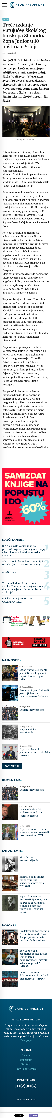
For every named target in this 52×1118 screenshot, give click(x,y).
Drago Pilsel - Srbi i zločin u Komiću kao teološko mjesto (31, 812)
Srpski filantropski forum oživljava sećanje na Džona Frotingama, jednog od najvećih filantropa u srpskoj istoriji (33, 904)
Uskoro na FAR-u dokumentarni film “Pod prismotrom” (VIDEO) (33, 975)
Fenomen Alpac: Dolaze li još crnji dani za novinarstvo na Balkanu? (34, 693)
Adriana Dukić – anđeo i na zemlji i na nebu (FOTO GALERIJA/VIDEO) (22, 563)
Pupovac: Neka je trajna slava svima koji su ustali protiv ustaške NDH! (34, 832)
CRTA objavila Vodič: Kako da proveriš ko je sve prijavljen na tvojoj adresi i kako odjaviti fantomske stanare (23, 551)
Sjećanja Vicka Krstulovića (27, 731)
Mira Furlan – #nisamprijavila (28, 859)
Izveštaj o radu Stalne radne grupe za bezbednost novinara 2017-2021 (31, 881)
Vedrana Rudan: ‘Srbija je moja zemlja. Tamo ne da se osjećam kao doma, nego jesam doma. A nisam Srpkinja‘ (22, 588)
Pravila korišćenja (26, 1068)
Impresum (26, 1059)
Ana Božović (9, 572)
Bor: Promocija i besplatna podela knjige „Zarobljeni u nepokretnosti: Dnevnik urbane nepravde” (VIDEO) (33, 958)
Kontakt (26, 1064)
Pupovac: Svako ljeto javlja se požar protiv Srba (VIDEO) (34, 752)
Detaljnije (26, 1040)
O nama (26, 1055)
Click (33, 1115)
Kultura (6, 19)
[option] (26, 121)
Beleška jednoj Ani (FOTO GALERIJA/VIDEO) (17, 600)
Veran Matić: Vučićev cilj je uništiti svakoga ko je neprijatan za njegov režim (33, 674)
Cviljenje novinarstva (31, 709)
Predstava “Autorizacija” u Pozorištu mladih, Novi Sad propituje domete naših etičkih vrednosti (34, 936)
